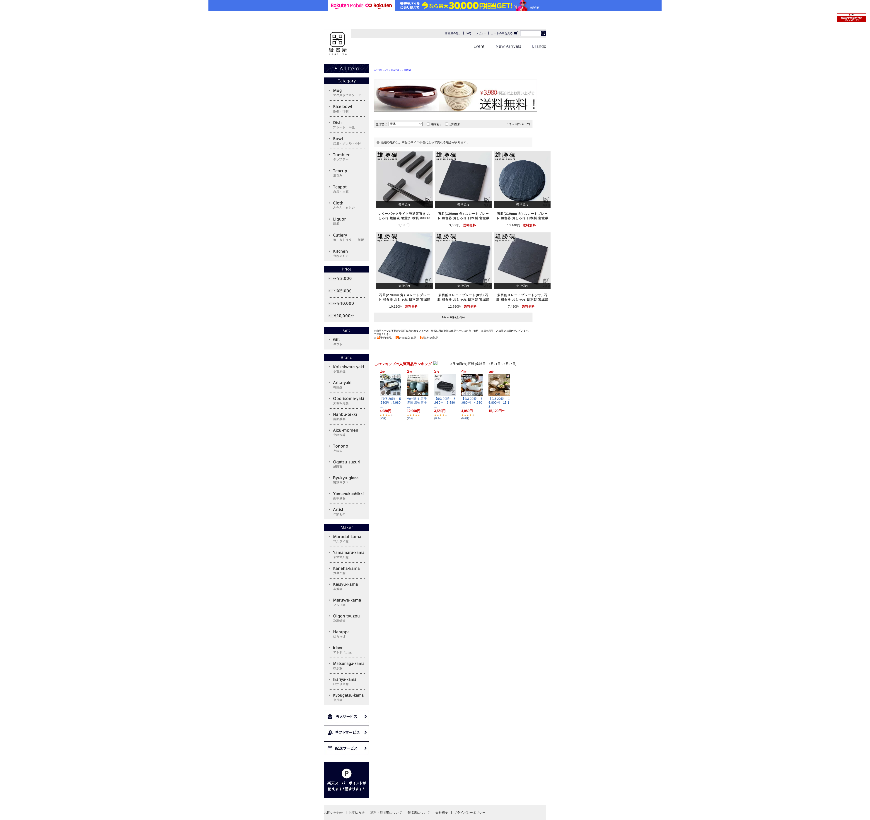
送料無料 (455, 124)
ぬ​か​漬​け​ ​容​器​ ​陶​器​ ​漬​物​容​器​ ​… (417, 402)
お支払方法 (357, 812)
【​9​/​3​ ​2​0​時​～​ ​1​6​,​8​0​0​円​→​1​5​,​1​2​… (499, 402)
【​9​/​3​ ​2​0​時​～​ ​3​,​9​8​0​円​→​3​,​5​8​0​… (444, 402)
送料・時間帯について (386, 812)
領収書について (419, 812)
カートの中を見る (502, 33)
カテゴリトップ (381, 70)
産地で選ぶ (396, 70)
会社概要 (441, 812)
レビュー (481, 33)
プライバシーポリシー (470, 812)
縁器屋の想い (453, 33)
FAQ (468, 33)
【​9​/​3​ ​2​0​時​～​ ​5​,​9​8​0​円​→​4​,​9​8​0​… (390, 402)
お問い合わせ (333, 812)
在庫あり (436, 124)
